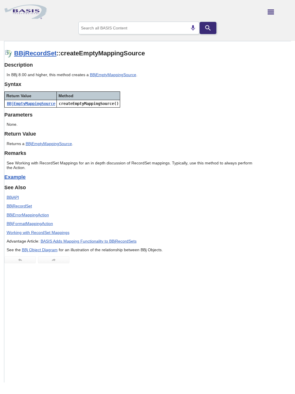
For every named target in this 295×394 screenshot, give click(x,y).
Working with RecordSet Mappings (38, 232)
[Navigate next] (53, 259)
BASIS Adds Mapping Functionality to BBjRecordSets (89, 241)
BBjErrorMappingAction (28, 215)
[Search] (208, 28)
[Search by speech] (193, 28)
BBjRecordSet (35, 53)
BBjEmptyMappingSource (113, 74)
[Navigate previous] (20, 259)
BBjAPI (13, 197)
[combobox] (138, 28)
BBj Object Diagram (40, 249)
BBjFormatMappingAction (30, 223)
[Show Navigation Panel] (279, 12)
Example (15, 177)
